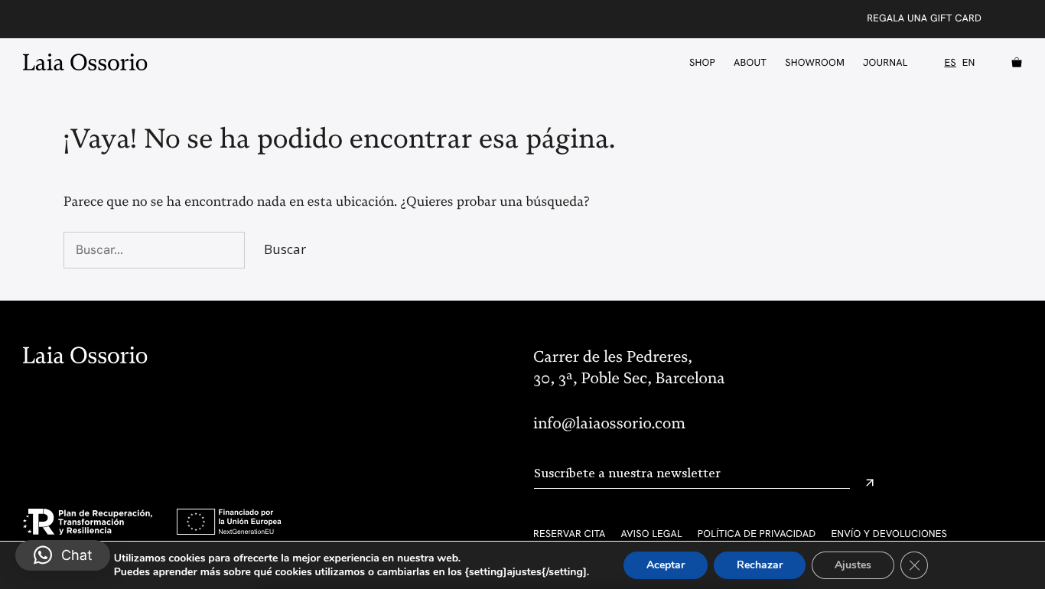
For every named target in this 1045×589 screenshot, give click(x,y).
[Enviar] (870, 483)
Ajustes (853, 565)
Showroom (815, 62)
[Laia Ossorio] (89, 62)
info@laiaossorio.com (609, 424)
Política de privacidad (757, 533)
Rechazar (760, 565)
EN (968, 62)
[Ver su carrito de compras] (1012, 62)
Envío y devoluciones (889, 533)
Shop (702, 62)
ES (949, 62)
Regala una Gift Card (924, 17)
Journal (885, 62)
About (750, 62)
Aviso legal (651, 533)
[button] (62, 555)
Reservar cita (569, 533)
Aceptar (665, 565)
